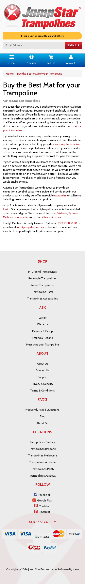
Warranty (42, 324)
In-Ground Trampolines (42, 271)
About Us (42, 363)
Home (10, 73)
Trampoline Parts (42, 292)
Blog (42, 416)
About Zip (42, 423)
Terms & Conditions (42, 390)
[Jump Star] (42, 16)
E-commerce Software (55, 569)
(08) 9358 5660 (67, 223)
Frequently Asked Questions (43, 409)
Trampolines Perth (42, 469)
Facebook (44, 495)
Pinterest (44, 512)
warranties (60, 195)
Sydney (73, 213)
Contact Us (42, 370)
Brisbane (62, 213)
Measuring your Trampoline (42, 344)
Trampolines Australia (42, 475)
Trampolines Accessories (42, 298)
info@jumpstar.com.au (30, 227)
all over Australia (51, 217)
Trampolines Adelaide (42, 462)
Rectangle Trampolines (42, 278)
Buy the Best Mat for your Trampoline (39, 73)
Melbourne (9, 217)
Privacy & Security (42, 384)
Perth (6, 209)
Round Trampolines (43, 285)
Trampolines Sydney (42, 442)
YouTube (44, 506)
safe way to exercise (67, 144)
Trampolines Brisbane (42, 449)
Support (42, 377)
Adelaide (22, 217)
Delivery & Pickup (42, 331)
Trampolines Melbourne (42, 455)
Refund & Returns (42, 338)
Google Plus (44, 500)
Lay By (42, 317)
